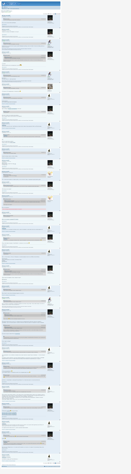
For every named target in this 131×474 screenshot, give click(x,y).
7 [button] (57, 13)
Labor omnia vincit (4, 24)
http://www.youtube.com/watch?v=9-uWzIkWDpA (9, 412)
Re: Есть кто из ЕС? (6, 15)
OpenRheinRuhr (17, 333)
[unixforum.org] (12, 4)
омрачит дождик (12, 142)
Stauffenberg (7, 57)
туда (15, 163)
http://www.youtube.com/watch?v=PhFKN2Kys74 (9, 413)
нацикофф (8, 410)
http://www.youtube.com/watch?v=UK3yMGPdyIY (9, 414)
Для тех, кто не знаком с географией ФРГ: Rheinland (10, 219)
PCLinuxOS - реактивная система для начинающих (8, 128)
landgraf (5, 111)
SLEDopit (5, 55)
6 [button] (56, 13)
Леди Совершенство (7, 185)
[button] (48, 13)
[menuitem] (3, 7)
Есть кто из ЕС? (6, 10)
